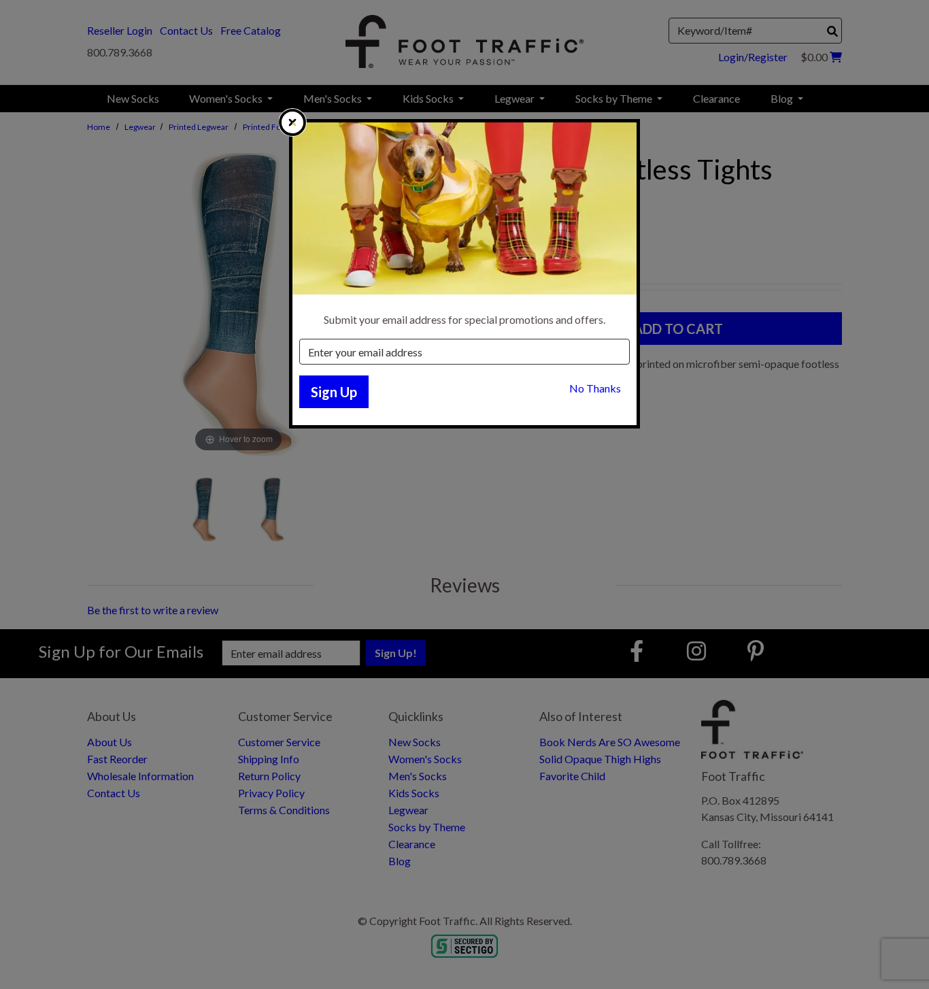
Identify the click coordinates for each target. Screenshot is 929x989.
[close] (292, 122)
